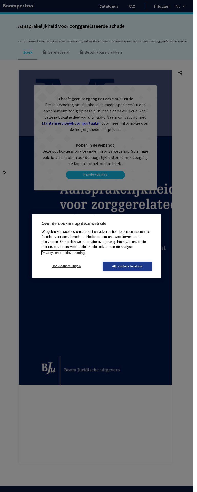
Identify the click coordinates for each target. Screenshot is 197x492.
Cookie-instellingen (66, 266)
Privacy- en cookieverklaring (63, 253)
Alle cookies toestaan (127, 266)
